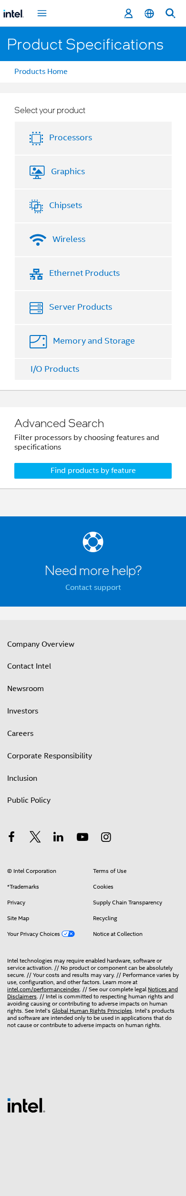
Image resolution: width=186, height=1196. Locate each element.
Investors (22, 711)
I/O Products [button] (55, 369)
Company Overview (40, 644)
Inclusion (22, 778)
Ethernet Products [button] (84, 273)
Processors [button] (70, 137)
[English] (149, 13)
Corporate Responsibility (49, 756)
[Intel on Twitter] (35, 838)
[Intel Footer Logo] (26, 1105)
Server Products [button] (80, 307)
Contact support (93, 587)
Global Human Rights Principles (92, 1010)
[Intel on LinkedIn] (59, 838)
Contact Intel (29, 666)
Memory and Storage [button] (94, 341)
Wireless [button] (68, 239)
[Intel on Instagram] (106, 838)
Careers (20, 733)
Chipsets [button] (65, 205)
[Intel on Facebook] (11, 838)
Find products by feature (93, 470)
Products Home (41, 71)
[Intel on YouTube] (82, 838)
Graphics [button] (68, 171)
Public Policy (29, 800)
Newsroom (25, 688)
